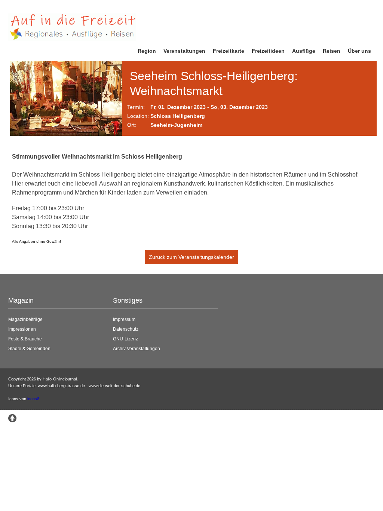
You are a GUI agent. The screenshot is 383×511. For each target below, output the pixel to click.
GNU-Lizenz (125, 339)
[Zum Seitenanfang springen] (12, 417)
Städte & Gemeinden (29, 348)
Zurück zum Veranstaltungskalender (191, 257)
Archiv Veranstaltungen (136, 348)
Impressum (124, 319)
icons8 (33, 399)
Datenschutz (125, 329)
